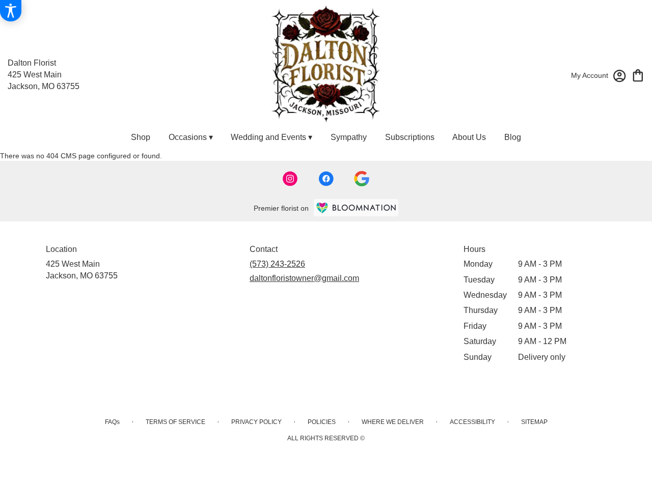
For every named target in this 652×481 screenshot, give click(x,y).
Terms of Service (175, 422)
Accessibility (472, 422)
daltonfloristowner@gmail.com (304, 278)
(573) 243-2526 (277, 264)
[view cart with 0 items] (638, 74)
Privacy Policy (256, 422)
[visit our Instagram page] (290, 178)
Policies (322, 422)
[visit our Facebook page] (326, 178)
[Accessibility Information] (10, 10)
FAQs (112, 422)
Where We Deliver (393, 422)
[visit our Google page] (361, 178)
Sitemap (534, 422)
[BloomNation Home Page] (356, 207)
